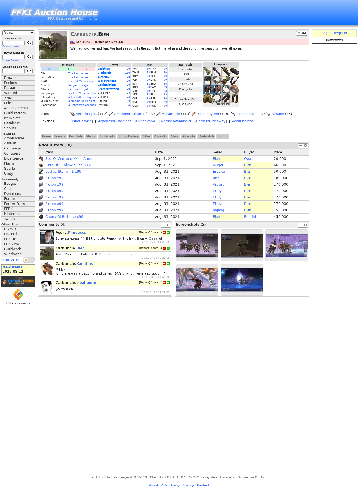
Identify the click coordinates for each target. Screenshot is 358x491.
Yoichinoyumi (208, 114)
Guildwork (12, 249)
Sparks (10, 168)
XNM (8, 98)
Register (340, 33)
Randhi (250, 217)
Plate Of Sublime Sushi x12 (68, 165)
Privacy (188, 485)
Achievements (16, 108)
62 (148, 94)
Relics (8, 103)
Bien (216, 159)
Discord (10, 234)
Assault (10, 143)
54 (148, 72)
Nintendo (12, 214)
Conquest (12, 153)
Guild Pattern (15, 113)
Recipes (10, 83)
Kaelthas (84, 264)
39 (165, 102)
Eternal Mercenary (80, 81)
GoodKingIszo (241, 121)
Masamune (171, 114)
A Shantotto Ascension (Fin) (86, 105)
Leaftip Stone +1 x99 (63, 172)
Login (326, 33)
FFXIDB (10, 239)
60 (148, 87)
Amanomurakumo (129, 114)
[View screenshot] (197, 245)
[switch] (29, 260)
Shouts (10, 128)
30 (165, 98)
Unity (8, 174)
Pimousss (77, 233)
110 (127, 72)
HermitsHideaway (210, 121)
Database (12, 123)
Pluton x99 (54, 178)
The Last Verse (78, 73)
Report (144, 232)
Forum (9, 199)
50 (165, 72)
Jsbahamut (86, 283)
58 (165, 91)
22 (128, 96)
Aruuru (219, 184)
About (154, 485)
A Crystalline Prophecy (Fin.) (86, 97)
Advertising (170, 485)
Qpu (247, 159)
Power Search (11, 46)
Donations (12, 194)
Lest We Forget (78, 89)
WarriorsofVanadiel (175, 121)
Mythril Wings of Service (84, 93)
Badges (10, 184)
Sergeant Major (78, 85)
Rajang (218, 210)
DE (12, 259)
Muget (218, 165)
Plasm (9, 163)
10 (49, 69)
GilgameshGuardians (113, 121)
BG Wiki (10, 229)
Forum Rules (14, 204)
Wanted (10, 93)
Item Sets (12, 118)
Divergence (13, 158)
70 (128, 68)
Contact (203, 485)
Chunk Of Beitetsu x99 (64, 217)
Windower (12, 254)
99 (165, 68)
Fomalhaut (245, 114)
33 (148, 105)
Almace (278, 114)
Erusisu (219, 172)
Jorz (216, 178)
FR (17, 259)
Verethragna (86, 114)
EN (7, 259)
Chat (8, 189)
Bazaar (9, 88)
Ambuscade (14, 138)
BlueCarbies (81, 121)
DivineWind (145, 121)
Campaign (12, 148)
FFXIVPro (11, 244)
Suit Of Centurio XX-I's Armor (69, 159)
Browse (10, 78)
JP (2, 259)
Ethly (217, 191)
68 (128, 93)
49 (148, 68)
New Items (12, 267)
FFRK (8, 209)
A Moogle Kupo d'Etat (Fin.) (86, 101)
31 (148, 83)
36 (165, 83)
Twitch (9, 219)
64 (128, 105)
